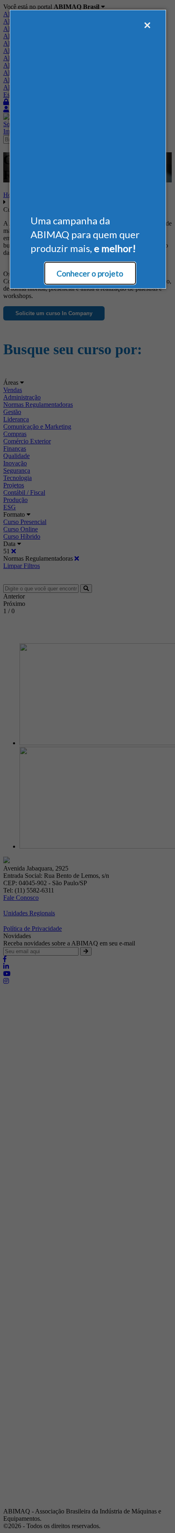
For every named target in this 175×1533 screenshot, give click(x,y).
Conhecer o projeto (90, 273)
